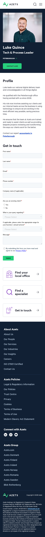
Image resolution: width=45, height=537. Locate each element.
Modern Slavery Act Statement (19, 419)
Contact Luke (12, 66)
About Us (8, 334)
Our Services (10, 344)
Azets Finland (10, 460)
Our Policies (9, 389)
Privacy (7, 399)
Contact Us (9, 369)
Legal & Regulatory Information (19, 384)
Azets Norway (11, 470)
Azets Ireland (10, 465)
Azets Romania (11, 475)
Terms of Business (13, 409)
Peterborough (9, 58)
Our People (9, 339)
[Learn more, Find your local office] (37, 274)
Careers (8, 359)
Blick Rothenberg (12, 485)
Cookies (8, 404)
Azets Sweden (11, 480)
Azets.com (9, 450)
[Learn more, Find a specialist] (37, 292)
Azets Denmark (11, 455)
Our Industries (11, 349)
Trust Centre (10, 394)
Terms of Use (10, 414)
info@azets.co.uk (33, 508)
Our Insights (10, 354)
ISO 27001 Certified (13, 364)
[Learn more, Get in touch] (37, 310)
